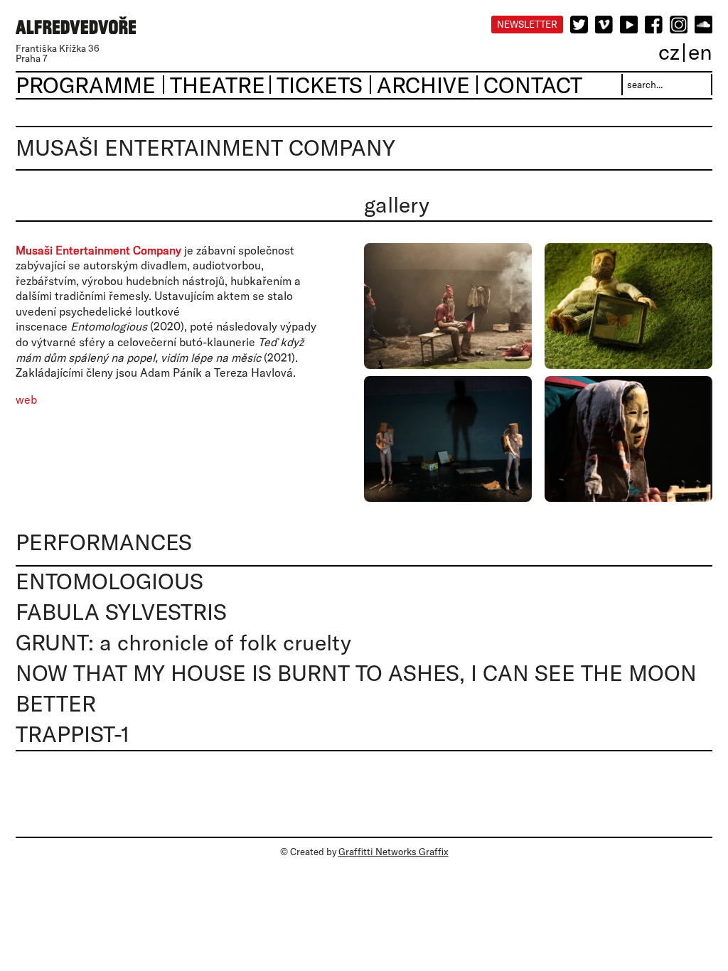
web (26, 399)
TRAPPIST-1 (72, 734)
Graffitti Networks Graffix (393, 851)
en (700, 51)
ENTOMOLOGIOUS (109, 581)
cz (669, 51)
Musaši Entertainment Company (98, 250)
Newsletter (527, 24)
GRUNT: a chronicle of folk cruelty (183, 642)
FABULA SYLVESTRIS (121, 612)
